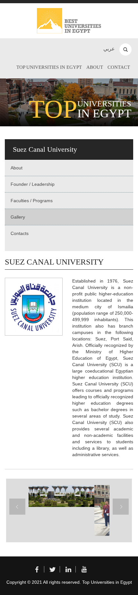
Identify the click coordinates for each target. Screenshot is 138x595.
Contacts (20, 233)
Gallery (18, 217)
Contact (119, 67)
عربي (109, 48)
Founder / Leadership (33, 184)
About (94, 67)
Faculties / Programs (32, 200)
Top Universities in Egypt (49, 67)
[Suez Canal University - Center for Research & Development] (60, 496)
